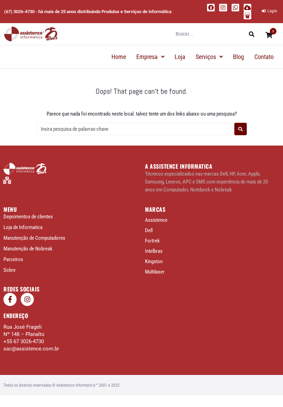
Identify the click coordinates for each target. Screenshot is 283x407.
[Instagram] (223, 7)
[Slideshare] (247, 15)
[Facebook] (211, 7)
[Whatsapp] (235, 7)
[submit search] (251, 34)
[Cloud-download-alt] (247, 7)
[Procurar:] (133, 129)
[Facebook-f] (10, 299)
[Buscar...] (209, 33)
